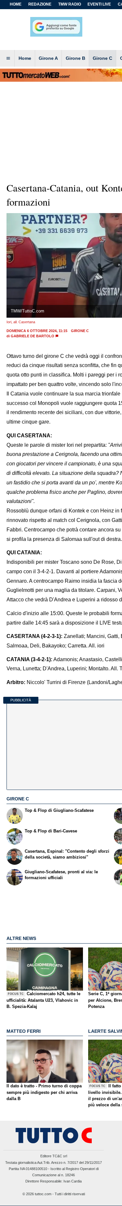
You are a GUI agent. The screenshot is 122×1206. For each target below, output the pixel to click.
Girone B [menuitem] (75, 58)
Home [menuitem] (25, 58)
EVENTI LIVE (99, 4)
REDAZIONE (39, 4)
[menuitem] (8, 58)
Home (15, 4)
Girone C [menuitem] (102, 58)
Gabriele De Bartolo (32, 336)
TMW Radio (69, 4)
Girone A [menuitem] (48, 58)
